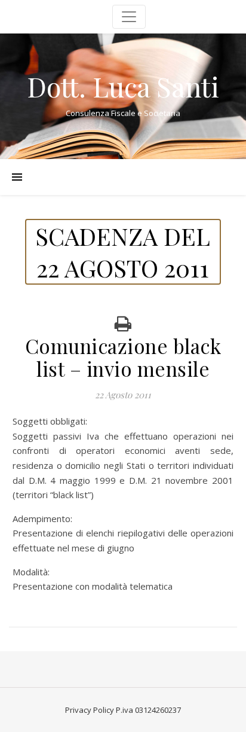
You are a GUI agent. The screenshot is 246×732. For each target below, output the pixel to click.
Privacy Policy (89, 709)
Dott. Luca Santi (123, 86)
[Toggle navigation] (129, 17)
